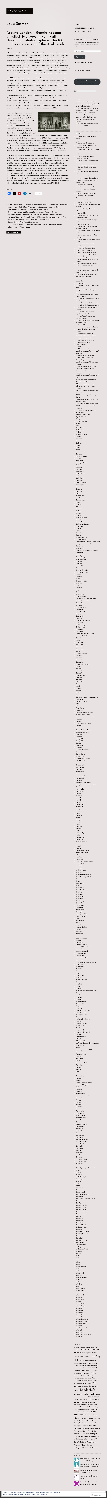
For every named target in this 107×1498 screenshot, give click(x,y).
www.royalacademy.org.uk (43, 148)
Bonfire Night (80, 500)
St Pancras (79, 1163)
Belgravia (79, 467)
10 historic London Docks (84, 176)
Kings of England (81, 927)
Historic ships (80, 833)
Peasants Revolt (81, 1054)
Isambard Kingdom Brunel (84, 861)
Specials (78, 1150)
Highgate (79, 828)
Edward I (79, 655)
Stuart (78, 1183)
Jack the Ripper (81, 870)
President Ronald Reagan (41, 220)
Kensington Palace (82, 914)
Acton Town (80, 412)
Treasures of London (82, 1231)
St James (79, 1157)
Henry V (79, 817)
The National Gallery (80, 1431)
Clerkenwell (79, 592)
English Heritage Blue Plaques (83, 1365)
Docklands (79, 631)
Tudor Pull (79, 1238)
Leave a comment (13, 232)
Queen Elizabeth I (84, 1412)
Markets (79, 969)
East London (80, 649)
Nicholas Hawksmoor (83, 1019)
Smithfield (79, 1131)
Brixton (78, 513)
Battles (78, 458)
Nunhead (79, 1034)
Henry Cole (79, 807)
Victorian (79, 1260)
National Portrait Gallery (88, 1407)
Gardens (78, 728)
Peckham (79, 1056)
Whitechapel (80, 1299)
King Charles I (84, 1380)
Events (10, 205)
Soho (77, 1133)
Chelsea (78, 568)
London (77, 1386)
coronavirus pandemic (83, 601)
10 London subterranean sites (85, 244)
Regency (79, 1091)
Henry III (79, 813)
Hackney (79, 769)
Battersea (79, 454)
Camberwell (79, 526)
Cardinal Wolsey (81, 539)
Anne (77, 425)
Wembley (79, 1284)
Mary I (78, 971)
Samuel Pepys (80, 1120)
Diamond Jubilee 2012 (83, 620)
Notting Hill (80, 1030)
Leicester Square (81, 938)
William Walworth (81, 1323)
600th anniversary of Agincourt (86, 379)
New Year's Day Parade (84, 1010)
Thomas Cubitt (81, 1209)
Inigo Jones (79, 855)
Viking (78, 1262)
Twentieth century (82, 1240)
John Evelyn (80, 888)
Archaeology (80, 430)
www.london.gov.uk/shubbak (48, 183)
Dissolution (79, 629)
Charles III (79, 566)
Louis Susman (56, 215)
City (77, 585)
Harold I (79, 798)
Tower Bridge (92, 1431)
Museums (64, 205)
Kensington (79, 912)
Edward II (79, 658)
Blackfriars (79, 487)
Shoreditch (79, 1128)
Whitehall (79, 1301)
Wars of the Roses (82, 1277)
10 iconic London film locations (86, 200)
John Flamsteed (81, 890)
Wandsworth (80, 1273)
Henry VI (79, 820)
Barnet (78, 450)
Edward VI (79, 669)
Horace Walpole (81, 842)
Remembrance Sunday (83, 1096)
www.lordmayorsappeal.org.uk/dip (44, 108)
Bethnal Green (80, 474)
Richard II (79, 1102)
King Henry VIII (89, 1383)
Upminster (79, 1251)
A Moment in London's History (86, 410)
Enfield (78, 686)
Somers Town (80, 1135)
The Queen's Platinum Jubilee (85, 1199)
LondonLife (80, 955)
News (10, 207)
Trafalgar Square (81, 1227)
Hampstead (80, 778)
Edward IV (79, 662)
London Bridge (81, 949)
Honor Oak (79, 839)
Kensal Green (80, 909)
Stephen (78, 1170)
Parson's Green (81, 1052)
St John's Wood (81, 1161)
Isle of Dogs (80, 863)
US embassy (12, 227)
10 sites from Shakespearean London (88, 305)
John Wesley (80, 901)
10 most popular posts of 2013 (86, 250)
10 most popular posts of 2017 (86, 252)
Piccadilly (79, 1067)
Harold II (79, 800)
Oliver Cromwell (81, 1036)
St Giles (78, 1155)
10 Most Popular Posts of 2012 (86, 248)
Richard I (79, 1100)
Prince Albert (80, 1076)
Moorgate (79, 993)
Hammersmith (80, 776)
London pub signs (93, 1396)
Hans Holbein (80, 789)
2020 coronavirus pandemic (85, 355)
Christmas (79, 577)
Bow (77, 506)
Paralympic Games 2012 (84, 1050)
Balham (78, 436)
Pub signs (79, 1078)
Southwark (79, 1148)
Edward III (79, 660)
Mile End (79, 984)
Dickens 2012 (80, 627)
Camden (78, 528)
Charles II (79, 563)
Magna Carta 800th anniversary (86, 962)
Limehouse (79, 942)
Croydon (79, 605)
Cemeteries (79, 546)
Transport (79, 1229)
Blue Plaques (80, 498)
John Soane (79, 896)
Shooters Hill (80, 1126)
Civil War (79, 587)
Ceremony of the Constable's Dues (87, 550)
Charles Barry (80, 557)
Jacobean (79, 872)
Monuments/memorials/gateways (45, 205)
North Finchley (81, 1026)
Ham (77, 774)
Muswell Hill (80, 1004)
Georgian (79, 747)
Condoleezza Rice (35, 210)
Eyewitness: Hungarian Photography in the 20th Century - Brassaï (32, 212)
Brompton (79, 520)
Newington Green (81, 1015)
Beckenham (79, 465)
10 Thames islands (82, 325)
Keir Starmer (80, 905)
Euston (78, 693)
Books (78, 502)
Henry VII (79, 822)
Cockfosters (80, 594)
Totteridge (79, 1220)
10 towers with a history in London (87, 327)
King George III (78, 1383)
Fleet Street (80, 708)
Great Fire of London (83, 758)
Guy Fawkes (80, 767)
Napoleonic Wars (81, 1006)
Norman (79, 1021)
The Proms (79, 1196)
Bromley (78, 515)
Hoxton (78, 848)
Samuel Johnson (81, 1117)
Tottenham (79, 1218)
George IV (79, 741)
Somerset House (90, 1423)
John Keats (79, 892)
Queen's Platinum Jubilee (84, 1082)
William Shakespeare (82, 1319)
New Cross (79, 1008)
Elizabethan (80, 682)
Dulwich (78, 638)
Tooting (78, 1216)
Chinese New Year (82, 572)
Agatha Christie (81, 417)
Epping (78, 688)
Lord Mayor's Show (82, 958)
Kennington (79, 907)
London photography (85, 1394)
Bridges (78, 511)
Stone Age (79, 1179)
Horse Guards (80, 844)
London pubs (84, 1396)
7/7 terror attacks (82, 382)
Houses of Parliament (81, 1376)
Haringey (79, 796)
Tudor (78, 1236)
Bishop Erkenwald (81, 482)
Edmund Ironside (81, 653)
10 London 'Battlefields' (83, 202)
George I (79, 734)
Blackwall (79, 491)
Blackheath (79, 489)
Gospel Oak (80, 756)
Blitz (77, 493)
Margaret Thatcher (15, 217)
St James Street (56, 225)
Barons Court (80, 452)
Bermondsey (80, 471)
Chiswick (79, 574)
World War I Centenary (83, 1334)
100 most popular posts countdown (87, 338)
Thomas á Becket (81, 1205)
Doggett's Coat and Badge (85, 633)
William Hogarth (81, 1306)
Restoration (80, 1098)
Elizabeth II (80, 679)
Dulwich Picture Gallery (80, 1363)
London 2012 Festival (83, 947)
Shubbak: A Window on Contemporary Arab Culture (27, 225)
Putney (78, 1080)
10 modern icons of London (85, 246)
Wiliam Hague (25, 227)
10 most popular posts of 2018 (86, 255)
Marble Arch (80, 966)
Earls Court (79, 642)
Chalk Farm (79, 552)
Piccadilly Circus (23, 220)
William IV (79, 1312)
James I (78, 879)
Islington (79, 868)
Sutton (78, 1185)
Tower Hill (79, 1223)
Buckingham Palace (82, 524)
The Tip (78, 1203)
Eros (46, 210)
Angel (78, 423)
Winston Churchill (81, 1328)
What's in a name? (82, 1293)
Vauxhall (78, 1253)
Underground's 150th (82, 1249)
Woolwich (79, 1330)
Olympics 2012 (81, 1041)
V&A (99, 1436)
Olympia (79, 1039)
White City (79, 1297)
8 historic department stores (85, 384)
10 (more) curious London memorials (87, 154)
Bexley (78, 476)
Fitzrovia (79, 706)
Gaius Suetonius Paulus (83, 723)
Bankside (79, 439)
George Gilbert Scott (83, 732)
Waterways (79, 1282)
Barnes (78, 447)
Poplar (78, 1074)
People (78, 1061)
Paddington (80, 1045)
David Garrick (80, 612)
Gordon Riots (80, 754)
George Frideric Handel (83, 730)
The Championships (82, 1194)
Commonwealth (81, 596)
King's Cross (80, 925)
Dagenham (79, 609)
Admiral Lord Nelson (83, 414)
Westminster (80, 1291)
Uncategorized (81, 1245)
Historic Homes (81, 831)
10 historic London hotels (84, 185)
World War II (80, 1337)
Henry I (78, 809)
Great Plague (80, 761)
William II (79, 1308)
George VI (79, 745)
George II (79, 736)
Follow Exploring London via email (86, 40)
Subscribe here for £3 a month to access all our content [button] (87, 82)
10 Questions (80, 283)
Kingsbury (79, 929)
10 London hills (81, 213)
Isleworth (79, 866)
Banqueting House (82, 441)
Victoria (78, 1255)
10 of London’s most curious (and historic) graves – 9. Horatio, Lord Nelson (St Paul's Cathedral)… (87, 111)
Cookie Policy (43, 1494)
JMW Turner (80, 883)
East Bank (79, 644)
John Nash (79, 894)
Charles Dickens (81, 559)
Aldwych (78, 419)
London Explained (82, 951)
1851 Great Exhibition (83, 342)
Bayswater (79, 460)
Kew (77, 918)
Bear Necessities (30, 207)
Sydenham (79, 1188)
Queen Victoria (91, 1415)
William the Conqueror (83, 1321)
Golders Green (80, 752)
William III (79, 1310)
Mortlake (79, 997)
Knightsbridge (80, 934)
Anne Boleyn (80, 428)
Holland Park (80, 837)
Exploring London (17, 11)
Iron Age (79, 857)
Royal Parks (80, 1113)
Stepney (78, 1172)
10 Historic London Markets (85, 187)
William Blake (80, 1304)
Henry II (79, 811)
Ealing (78, 640)
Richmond (79, 1107)
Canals (78, 531)
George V (79, 743)
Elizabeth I (79, 677)
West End (18, 207)
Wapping (79, 1275)
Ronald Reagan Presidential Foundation (23, 222)
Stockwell (79, 1174)
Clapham (79, 590)
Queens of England (82, 1085)
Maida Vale (79, 964)
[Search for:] (85, 91)
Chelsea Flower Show (83, 570)
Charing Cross (80, 555)
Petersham (79, 1065)
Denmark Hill (80, 616)
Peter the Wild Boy (82, 1063)
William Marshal (81, 1317)
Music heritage (81, 1001)
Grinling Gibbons (81, 765)
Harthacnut (80, 804)
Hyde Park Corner (82, 852)
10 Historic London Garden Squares (87, 178)
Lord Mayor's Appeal (40, 215)
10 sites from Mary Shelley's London (87, 303)
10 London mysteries (82, 224)
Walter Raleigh (81, 1266)
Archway (79, 432)
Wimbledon (79, 1326)
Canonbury (79, 533)
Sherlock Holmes (81, 1124)
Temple (78, 1190)
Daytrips (79, 614)
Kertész (26, 215)
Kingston (79, 931)
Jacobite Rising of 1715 (83, 874)
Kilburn (78, 923)
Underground (80, 1247)
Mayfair (28, 205)
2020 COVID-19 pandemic (84, 358)
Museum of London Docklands (87, 1402)
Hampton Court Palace (83, 782)
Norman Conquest (82, 1023)
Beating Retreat (81, 463)
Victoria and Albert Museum (84, 1439)
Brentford (79, 509)
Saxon (78, 1122)
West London (80, 1288)
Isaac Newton (80, 859)
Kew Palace (80, 920)
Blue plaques (77, 1350)
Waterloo (79, 1280)
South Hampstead (82, 1139)
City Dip (23, 210)
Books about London (84, 31)
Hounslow (79, 846)
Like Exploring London (82, 70)
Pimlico (78, 1069)
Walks (78, 1264)
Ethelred (79, 690)
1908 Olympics (81, 344)
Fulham (78, 721)
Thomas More (80, 1212)
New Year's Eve (81, 1012)
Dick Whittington (81, 625)
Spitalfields (79, 1153)
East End (79, 647)
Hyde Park (91, 1376)
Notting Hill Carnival (83, 1032)
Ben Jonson (79, 469)
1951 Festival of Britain (83, 349)
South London (80, 1144)
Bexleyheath (80, 478)
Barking (78, 445)
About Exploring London (86, 28)
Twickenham (80, 1242)
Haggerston (80, 771)
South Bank (79, 1137)
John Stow (79, 898)
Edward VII (79, 671)
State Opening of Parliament (85, 1168)
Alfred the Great (81, 421)
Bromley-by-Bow (81, 517)
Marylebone (80, 975)
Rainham (79, 1089)
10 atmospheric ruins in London (86, 165)
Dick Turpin (79, 623)
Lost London (80, 960)
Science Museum (86, 1421)
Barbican (79, 443)
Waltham (79, 1269)
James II (79, 881)
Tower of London (81, 1225)
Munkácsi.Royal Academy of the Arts (52, 217)
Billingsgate (79, 480)
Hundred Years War (82, 850)
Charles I (79, 561)
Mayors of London (82, 980)
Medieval (79, 982)
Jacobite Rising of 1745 (83, 877)
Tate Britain (87, 1428)
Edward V (79, 666)
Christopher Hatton (82, 579)
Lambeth (79, 936)
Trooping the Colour (82, 1234)
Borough (79, 504)
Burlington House (46, 207)
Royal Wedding (81, 1115)
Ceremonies (79, 548)
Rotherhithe (80, 1111)
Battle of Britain (81, 456)
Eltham (78, 684)
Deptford (79, 618)
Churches (79, 583)
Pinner (78, 1072)
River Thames (80, 1418)
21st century (80, 360)
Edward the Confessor (83, 664)
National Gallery (79, 1404)
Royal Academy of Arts (94, 1418)
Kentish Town (80, 916)
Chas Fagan (12, 210)
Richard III (79, 1104)
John (77, 885)
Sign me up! (79, 57)
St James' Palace (81, 1159)
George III (79, 739)
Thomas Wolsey (81, 1214)
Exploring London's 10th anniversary (87, 697)
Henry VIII (79, 824)
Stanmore (79, 1166)
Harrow (78, 802)
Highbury (79, 826)
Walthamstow (80, 1271)
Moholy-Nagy (30, 217)
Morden (78, 995)
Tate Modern (95, 1428)
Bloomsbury (80, 496)
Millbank (79, 986)
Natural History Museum (82, 1409)
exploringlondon (85, 1470)
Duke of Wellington (82, 636)
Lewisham (79, 940)
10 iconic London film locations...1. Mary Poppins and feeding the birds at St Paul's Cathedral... (87, 104)
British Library (86, 1350)
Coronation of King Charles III (86, 598)
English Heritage (92, 1363)
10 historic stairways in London (86, 193)
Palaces (78, 1047)
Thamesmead (80, 1192)
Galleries (18, 205)
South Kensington (81, 1142)
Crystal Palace (81, 607)
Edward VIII (80, 673)
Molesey (79, 988)
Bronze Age (80, 522)
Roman (78, 1109)
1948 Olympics (80, 347)
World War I (80, 1332)
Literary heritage (81, 944)
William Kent (80, 1315)
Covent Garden (81, 603)
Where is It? (80, 1295)
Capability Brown (81, 537)
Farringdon (79, 699)
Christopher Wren (81, 581)
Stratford (79, 1181)
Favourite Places (81, 701)
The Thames (80, 1201)
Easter (78, 651)
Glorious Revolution (82, 750)
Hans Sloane (80, 791)
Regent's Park (80, 1093)
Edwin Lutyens (80, 675)
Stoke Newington (81, 1177)
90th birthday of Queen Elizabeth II (88, 404)
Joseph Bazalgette (82, 903)
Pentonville (79, 1058)
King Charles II (94, 1380)
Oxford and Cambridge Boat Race (87, 1043)
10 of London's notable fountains (86, 263)
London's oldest (81, 953)
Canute (78, 535)
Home (77, 25)
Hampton (79, 780)
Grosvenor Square (14, 215)
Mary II (78, 973)
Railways (79, 1087)
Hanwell (78, 793)
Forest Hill (79, 710)
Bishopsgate (80, 485)
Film (77, 704)
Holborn (78, 835)
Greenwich (79, 763)
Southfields (79, 1146)
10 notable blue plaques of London (87, 257)
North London (80, 1028)
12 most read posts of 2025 (85, 340)
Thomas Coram (81, 1207)
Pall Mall (11, 220)
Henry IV (79, 815)
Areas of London (81, 434)
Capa (57, 207)
